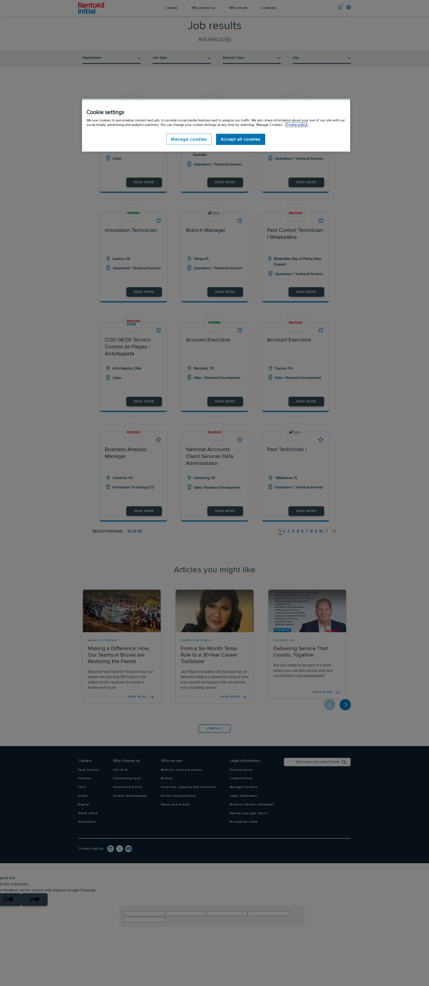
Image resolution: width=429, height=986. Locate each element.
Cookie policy (296, 125)
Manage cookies (189, 139)
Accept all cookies (241, 139)
